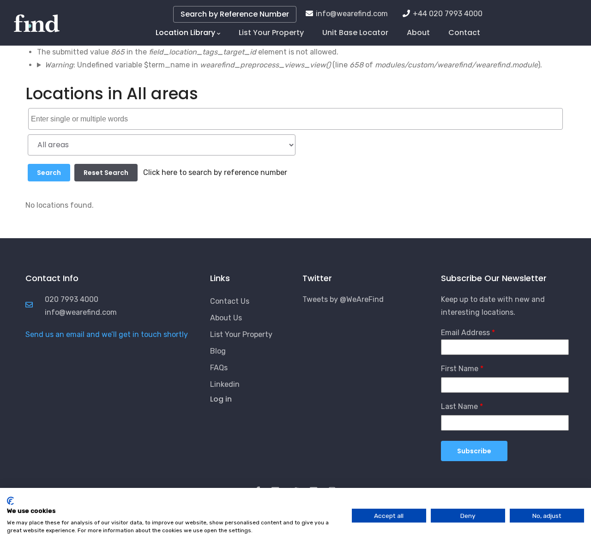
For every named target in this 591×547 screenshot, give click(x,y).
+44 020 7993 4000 (447, 13)
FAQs (219, 367)
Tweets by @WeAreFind (343, 299)
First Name (459, 368)
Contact (464, 32)
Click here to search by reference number (215, 172)
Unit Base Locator (355, 32)
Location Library (185, 32)
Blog (218, 351)
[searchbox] (296, 119)
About (418, 32)
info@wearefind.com (352, 13)
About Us (226, 317)
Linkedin (225, 384)
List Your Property (271, 32)
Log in (221, 399)
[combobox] (295, 118)
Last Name (459, 406)
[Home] (37, 18)
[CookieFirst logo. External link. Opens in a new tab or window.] (10, 501)
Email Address (465, 332)
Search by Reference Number (235, 14)
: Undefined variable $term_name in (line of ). (293, 64)
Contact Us (229, 301)
